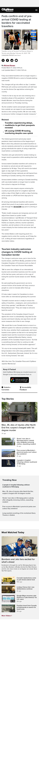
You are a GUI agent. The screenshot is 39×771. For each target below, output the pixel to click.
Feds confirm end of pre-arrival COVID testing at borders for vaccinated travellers (17, 21)
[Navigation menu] (36, 10)
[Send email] (16, 60)
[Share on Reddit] (11, 60)
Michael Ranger (9, 65)
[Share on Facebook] (7, 60)
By (8, 65)
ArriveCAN (17, 207)
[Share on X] (3, 60)
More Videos (6, 616)
